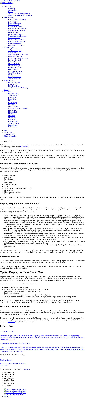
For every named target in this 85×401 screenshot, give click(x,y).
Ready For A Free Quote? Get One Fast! (13, 363)
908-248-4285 (13, 1)
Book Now (3, 1)
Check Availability (6, 360)
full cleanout (24, 147)
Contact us (11, 322)
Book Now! (4, 365)
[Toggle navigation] (13, 3)
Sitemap (27, 369)
